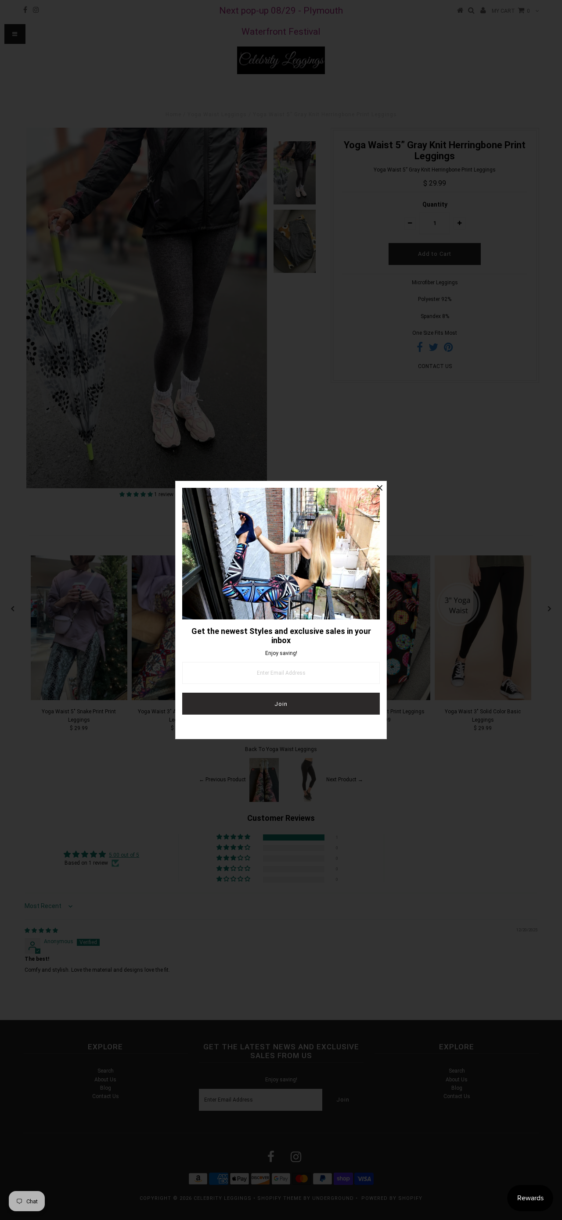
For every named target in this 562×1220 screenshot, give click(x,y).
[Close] (379, 487)
